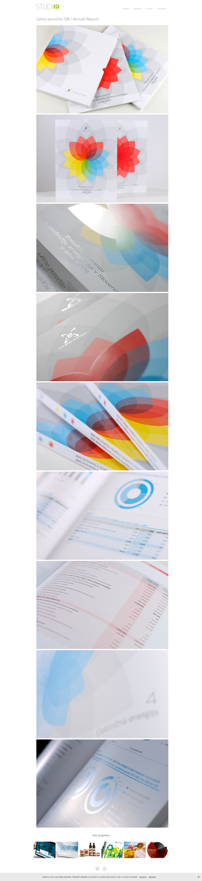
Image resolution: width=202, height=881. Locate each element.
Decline (152, 876)
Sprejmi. (143, 876)
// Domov (125, 8)
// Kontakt (137, 8)
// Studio (149, 8)
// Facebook (161, 8)
